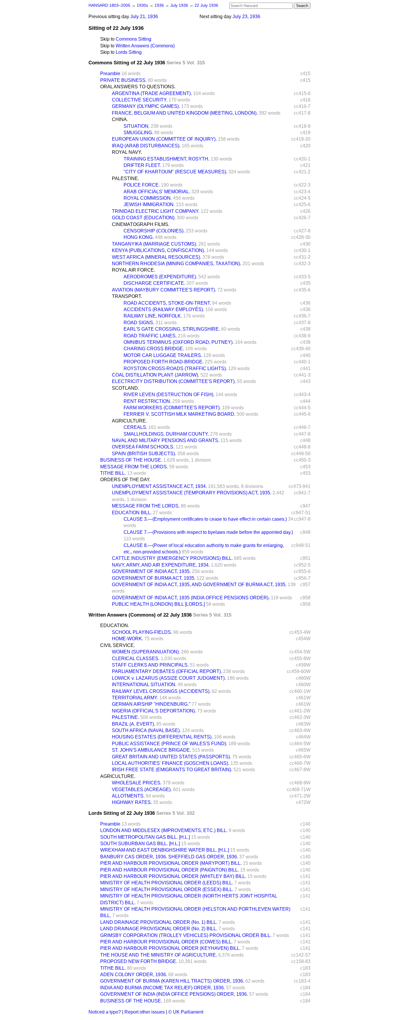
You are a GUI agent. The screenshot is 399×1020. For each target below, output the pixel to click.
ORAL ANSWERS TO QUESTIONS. (138, 86)
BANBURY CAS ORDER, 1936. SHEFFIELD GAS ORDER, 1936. (169, 856)
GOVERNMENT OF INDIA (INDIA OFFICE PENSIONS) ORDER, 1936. (174, 994)
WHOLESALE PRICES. (137, 782)
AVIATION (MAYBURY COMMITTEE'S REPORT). (164, 289)
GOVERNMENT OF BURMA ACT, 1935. (153, 578)
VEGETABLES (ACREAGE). (142, 789)
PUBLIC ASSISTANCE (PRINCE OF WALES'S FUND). (169, 743)
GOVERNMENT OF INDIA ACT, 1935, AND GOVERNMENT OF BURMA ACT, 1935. (199, 584)
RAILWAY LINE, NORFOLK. (153, 315)
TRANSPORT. (127, 296)
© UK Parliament (185, 1011)
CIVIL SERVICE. (117, 645)
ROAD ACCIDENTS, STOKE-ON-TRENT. (167, 303)
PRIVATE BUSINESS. (123, 80)
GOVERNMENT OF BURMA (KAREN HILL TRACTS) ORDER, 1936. (172, 980)
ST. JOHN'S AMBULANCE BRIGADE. (151, 750)
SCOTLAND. (125, 388)
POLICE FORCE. (142, 184)
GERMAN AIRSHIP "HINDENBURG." (151, 704)
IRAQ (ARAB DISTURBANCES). (146, 145)
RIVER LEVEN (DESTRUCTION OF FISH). (169, 394)
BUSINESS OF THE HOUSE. (131, 460)
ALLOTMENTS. (128, 795)
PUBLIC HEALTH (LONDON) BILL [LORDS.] (158, 604)
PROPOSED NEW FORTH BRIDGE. (138, 961)
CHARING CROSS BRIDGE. (154, 348)
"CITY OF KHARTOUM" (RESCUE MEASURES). (175, 171)
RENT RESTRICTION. (147, 401)
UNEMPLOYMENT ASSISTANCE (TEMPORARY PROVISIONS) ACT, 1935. (191, 492)
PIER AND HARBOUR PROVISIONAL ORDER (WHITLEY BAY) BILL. (173, 876)
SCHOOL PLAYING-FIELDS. (142, 632)
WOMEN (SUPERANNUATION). (146, 651)
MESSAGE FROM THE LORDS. (134, 466)
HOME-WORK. (127, 638)
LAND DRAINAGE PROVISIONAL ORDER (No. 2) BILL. (158, 928)
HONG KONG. (139, 237)
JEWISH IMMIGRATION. (149, 204)
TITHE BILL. (113, 473)
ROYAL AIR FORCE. (133, 269)
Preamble (110, 73)
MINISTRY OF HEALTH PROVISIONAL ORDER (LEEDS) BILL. (166, 882)
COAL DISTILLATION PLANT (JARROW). (155, 374)
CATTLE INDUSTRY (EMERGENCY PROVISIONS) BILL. (172, 558)
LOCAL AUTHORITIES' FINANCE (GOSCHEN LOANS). (170, 763)
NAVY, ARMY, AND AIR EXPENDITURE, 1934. (161, 564)
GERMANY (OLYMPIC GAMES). (146, 106)
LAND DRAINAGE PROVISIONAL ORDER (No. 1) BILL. (158, 922)
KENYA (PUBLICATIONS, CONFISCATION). (158, 250)
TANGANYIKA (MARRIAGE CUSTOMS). (154, 243)
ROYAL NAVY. (127, 152)
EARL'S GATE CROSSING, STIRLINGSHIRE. (172, 329)
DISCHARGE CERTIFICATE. (154, 283)
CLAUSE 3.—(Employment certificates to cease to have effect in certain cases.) (205, 519)
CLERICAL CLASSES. (135, 658)
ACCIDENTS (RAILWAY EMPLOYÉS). (164, 309)
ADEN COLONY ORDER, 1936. (133, 974)
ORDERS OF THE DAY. (125, 479)
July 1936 (179, 5)
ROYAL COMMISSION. (148, 198)
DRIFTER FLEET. (142, 165)
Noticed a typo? (105, 1011)
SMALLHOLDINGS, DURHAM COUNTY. (166, 434)
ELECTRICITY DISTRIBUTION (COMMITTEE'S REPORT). (174, 381)
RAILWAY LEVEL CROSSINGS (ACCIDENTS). (161, 691)
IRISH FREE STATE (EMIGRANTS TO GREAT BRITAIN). (172, 769)
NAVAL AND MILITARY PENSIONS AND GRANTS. (165, 440)
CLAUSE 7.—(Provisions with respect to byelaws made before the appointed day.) (208, 532)
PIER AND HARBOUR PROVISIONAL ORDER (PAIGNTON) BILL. (169, 869)
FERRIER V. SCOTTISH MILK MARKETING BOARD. (179, 414)
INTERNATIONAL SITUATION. (144, 684)
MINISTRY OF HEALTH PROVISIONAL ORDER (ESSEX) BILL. (166, 889)
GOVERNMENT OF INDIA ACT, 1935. (151, 571)
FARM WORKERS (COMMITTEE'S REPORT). (172, 407)
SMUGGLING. (138, 132)
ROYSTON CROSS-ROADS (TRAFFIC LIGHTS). (175, 368)
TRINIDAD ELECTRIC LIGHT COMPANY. (156, 211)
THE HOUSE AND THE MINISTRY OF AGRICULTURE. (158, 954)
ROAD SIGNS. (139, 322)
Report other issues (144, 1011)
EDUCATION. (114, 625)
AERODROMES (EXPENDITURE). (160, 276)
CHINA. (120, 119)
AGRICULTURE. (129, 420)
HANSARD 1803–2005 (109, 5)
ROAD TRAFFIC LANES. (150, 335)
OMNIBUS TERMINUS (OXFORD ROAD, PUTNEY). (179, 342)
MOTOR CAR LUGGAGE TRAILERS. (163, 355)
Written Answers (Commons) (145, 45)
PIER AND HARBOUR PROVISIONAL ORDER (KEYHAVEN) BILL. (170, 948)
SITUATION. (137, 126)
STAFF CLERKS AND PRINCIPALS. (150, 664)
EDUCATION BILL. (132, 512)
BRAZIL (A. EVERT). (133, 724)
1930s (143, 5)
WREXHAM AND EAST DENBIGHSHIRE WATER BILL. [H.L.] (164, 850)
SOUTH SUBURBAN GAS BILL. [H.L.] (140, 843)
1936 (160, 5)
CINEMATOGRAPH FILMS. (140, 224)
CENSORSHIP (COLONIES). (154, 230)
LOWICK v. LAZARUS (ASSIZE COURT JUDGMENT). (169, 678)
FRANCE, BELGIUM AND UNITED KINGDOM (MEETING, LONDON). (185, 113)
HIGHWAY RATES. (132, 802)
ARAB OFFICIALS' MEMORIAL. (157, 191)
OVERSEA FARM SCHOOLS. (143, 446)
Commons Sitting (133, 39)
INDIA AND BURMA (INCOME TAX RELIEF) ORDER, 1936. (162, 987)
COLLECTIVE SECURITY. (139, 99)
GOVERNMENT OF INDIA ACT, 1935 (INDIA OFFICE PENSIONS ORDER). (191, 597)
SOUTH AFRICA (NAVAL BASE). (146, 730)
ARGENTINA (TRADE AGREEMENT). (152, 93)
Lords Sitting (129, 52)
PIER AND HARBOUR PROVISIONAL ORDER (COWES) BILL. (166, 941)
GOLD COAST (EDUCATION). (144, 217)
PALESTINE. (125, 178)
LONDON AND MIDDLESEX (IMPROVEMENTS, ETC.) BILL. (164, 830)
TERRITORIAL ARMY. (135, 697)
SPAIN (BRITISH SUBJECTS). (144, 453)
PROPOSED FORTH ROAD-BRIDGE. (164, 361)
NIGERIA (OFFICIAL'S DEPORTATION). (154, 710)
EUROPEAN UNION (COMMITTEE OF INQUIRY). (164, 139)
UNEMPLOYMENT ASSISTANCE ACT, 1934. (159, 486)
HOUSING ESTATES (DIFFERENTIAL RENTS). (162, 736)
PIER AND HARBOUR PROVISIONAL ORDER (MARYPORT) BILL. (171, 863)
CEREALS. (135, 427)
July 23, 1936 (246, 16)
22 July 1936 (206, 5)
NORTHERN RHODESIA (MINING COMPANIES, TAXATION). (176, 263)
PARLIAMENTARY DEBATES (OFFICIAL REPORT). (167, 671)
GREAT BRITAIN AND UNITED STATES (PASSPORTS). (171, 756)
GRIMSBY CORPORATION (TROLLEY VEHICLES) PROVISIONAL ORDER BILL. (185, 935)
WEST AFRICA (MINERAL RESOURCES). (156, 257)
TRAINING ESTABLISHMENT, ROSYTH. (166, 158)
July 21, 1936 (144, 16)
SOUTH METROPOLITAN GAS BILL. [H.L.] (145, 837)
